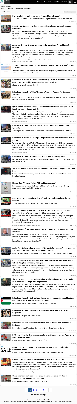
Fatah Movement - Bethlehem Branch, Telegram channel (26, 372)
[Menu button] (75, 2)
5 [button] (43, 390)
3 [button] (36, 390)
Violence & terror (12, 8)
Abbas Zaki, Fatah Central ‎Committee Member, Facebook (26, 225)
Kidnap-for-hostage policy (24, 8)
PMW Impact (47, 2)
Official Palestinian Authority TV (20, 41)
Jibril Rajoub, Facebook (18, 275)
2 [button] (33, 390)
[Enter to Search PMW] (70, 2)
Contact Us (64, 2)
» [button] (50, 390)
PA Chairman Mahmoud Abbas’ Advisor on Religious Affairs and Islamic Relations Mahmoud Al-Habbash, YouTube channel (32, 60)
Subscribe (56, 2)
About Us (39, 2)
